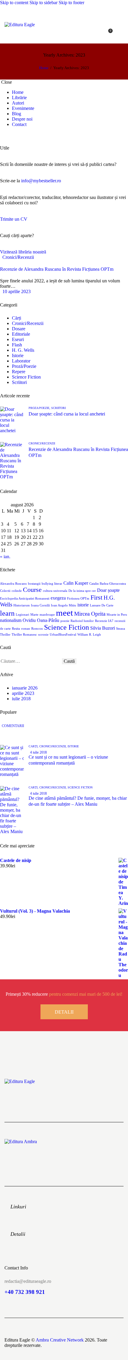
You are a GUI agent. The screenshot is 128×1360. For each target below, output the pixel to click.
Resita (16, 628)
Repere (18, 371)
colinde (17, 590)
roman (25, 628)
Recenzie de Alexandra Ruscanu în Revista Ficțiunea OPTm (56, 269)
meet (64, 612)
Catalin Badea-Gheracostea (107, 583)
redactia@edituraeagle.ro (27, 1281)
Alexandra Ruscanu (13, 583)
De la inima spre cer (82, 590)
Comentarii (13, 726)
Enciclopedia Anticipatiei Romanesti (24, 598)
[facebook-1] (3, 134)
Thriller (5, 634)
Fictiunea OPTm (78, 598)
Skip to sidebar (43, 2)
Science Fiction (26, 376)
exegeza (58, 597)
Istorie (18, 355)
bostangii (34, 583)
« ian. (5, 556)
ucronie (43, 634)
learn (7, 613)
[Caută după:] (31, 661)
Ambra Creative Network (60, 1339)
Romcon (37, 628)
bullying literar (52, 583)
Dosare (18, 328)
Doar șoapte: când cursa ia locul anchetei (67, 413)
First (96, 597)
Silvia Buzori (102, 628)
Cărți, (34, 746)
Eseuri (18, 339)
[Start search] (120, 32)
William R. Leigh (89, 634)
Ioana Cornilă (40, 605)
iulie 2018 (21, 698)
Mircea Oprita (89, 614)
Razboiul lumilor (82, 621)
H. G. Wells (23, 350)
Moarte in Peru (117, 614)
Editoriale (21, 334)
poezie (64, 621)
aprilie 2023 (23, 693)
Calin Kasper (75, 583)
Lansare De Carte (101, 605)
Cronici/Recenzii (18, 257)
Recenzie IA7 (104, 621)
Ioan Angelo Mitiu (63, 605)
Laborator (21, 360)
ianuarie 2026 (25, 687)
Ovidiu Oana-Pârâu (41, 620)
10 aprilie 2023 (16, 291)
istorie (83, 604)
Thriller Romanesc (24, 634)
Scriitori (19, 382)
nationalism (10, 620)
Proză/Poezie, (40, 408)
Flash (17, 344)
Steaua (120, 628)
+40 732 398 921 (24, 1292)
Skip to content (14, 2)
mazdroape (47, 614)
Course (32, 589)
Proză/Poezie (24, 366)
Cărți (16, 317)
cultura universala (55, 590)
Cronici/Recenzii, (53, 746)
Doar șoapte (108, 590)
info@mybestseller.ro (41, 180)
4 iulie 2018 (38, 752)
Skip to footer (71, 2)
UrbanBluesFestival (63, 634)
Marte (34, 614)
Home (44, 68)
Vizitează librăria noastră (23, 251)
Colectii (5, 590)
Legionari (22, 614)
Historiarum (21, 605)
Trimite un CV (13, 219)
